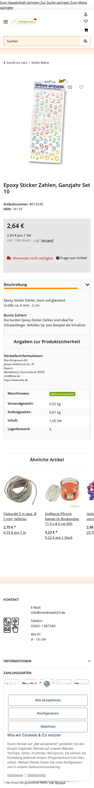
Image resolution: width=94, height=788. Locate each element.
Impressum (15, 775)
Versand (47, 240)
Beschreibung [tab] (15, 284)
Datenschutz (37, 775)
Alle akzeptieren (48, 700)
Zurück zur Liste (17, 63)
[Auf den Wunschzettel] (81, 87)
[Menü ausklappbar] (5, 20)
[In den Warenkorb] (6, 74)
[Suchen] (85, 41)
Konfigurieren (48, 713)
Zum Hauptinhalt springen (20, 2)
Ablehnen (48, 726)
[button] (86, 14)
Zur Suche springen (55, 2)
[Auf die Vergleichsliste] (70, 87)
